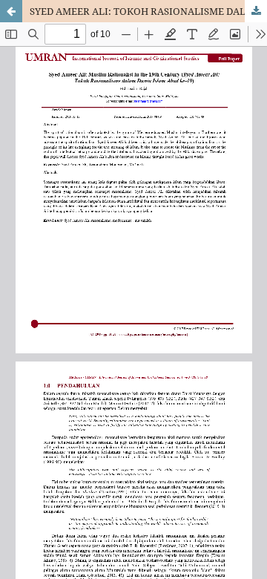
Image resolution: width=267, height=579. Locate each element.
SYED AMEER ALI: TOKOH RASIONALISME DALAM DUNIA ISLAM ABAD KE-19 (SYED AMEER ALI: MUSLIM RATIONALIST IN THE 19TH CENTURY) (148, 11)
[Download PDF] (256, 11)
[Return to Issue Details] (11, 11)
